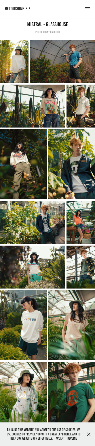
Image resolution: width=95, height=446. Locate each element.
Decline (72, 438)
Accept (60, 438)
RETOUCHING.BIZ (17, 8)
